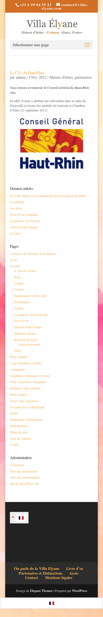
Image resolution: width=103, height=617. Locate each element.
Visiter (14, 444)
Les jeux (15, 233)
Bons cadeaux (19, 356)
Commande (17, 369)
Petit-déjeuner (19, 426)
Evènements (22, 302)
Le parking (17, 202)
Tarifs (17, 350)
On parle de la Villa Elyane (36, 568)
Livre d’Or (21, 320)
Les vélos (16, 208)
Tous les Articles (21, 438)
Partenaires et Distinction (26, 419)
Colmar (19, 283)
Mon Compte (18, 394)
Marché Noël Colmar (27, 327)
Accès (14, 260)
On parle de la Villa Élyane (27, 407)
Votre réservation (29, 344)
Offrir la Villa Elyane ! (24, 227)
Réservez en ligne (25, 339)
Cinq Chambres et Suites (26, 363)
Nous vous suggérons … (26, 400)
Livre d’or (74, 568)
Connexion (17, 465)
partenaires (83, 77)
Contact (19, 289)
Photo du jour (19, 432)
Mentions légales (25, 333)
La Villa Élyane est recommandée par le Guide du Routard (47, 195)
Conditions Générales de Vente (30, 375)
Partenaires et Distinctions (40, 573)
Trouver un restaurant (24, 214)
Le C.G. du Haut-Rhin (27, 72)
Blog (17, 277)
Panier (14, 413)
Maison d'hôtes (61, 77)
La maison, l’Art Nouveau (31, 314)
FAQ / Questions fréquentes (28, 382)
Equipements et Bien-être (30, 295)
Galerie (18, 308)
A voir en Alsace (25, 270)
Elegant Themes (41, 590)
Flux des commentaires (25, 477)
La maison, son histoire (25, 221)
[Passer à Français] (21, 517)
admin (21, 77)
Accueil (15, 266)
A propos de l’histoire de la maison (32, 253)
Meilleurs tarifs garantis (25, 388)
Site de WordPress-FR (24, 483)
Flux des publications (24, 471)
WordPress (79, 590)
